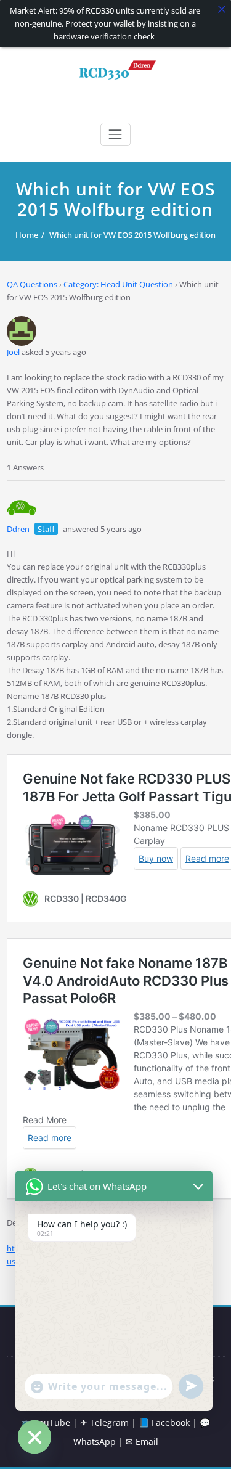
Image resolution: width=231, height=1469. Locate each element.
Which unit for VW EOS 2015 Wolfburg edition (132, 234)
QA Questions (32, 284)
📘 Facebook (164, 1422)
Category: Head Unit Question (118, 284)
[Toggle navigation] (115, 134)
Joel (13, 352)
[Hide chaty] (34, 1437)
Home (26, 234)
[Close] (222, 9)
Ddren (18, 528)
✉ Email (142, 1441)
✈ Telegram (104, 1422)
